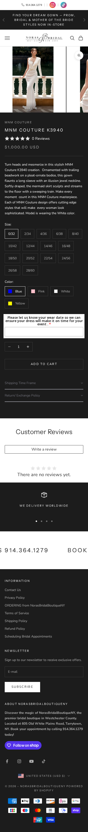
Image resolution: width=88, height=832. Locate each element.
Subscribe (22, 687)
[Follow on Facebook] (7, 761)
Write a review (44, 449)
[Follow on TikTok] (43, 761)
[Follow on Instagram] (19, 761)
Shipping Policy (16, 621)
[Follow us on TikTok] (64, 5)
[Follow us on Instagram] (53, 5)
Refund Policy (15, 628)
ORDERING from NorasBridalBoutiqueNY (35, 605)
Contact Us (13, 590)
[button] (44, 383)
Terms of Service (17, 613)
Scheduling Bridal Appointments (28, 636)
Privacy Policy (15, 597)
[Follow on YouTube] (31, 761)
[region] (44, 502)
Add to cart (44, 364)
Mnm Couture (18, 122)
